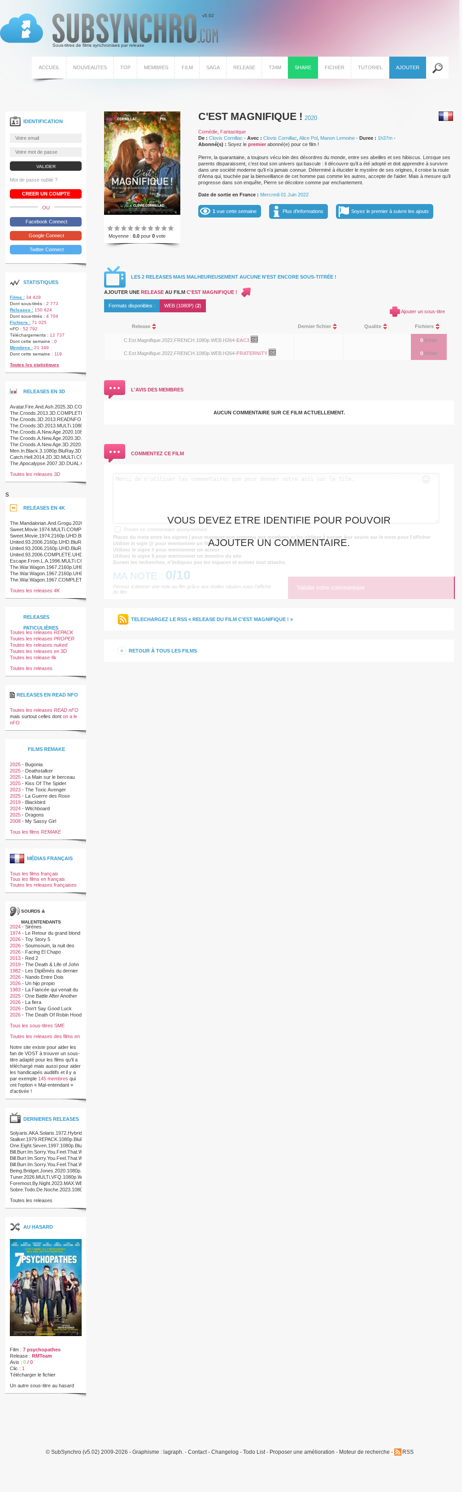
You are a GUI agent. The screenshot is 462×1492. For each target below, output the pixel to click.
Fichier (334, 67)
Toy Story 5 (37, 939)
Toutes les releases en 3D (38, 651)
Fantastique (233, 131)
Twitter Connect (46, 249)
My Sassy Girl (40, 821)
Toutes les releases (35, 474)
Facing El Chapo (43, 952)
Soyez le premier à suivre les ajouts (390, 211)
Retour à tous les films (163, 650)
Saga (213, 67)
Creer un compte (46, 193)
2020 (311, 118)
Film (187, 67)
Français (446, 116)
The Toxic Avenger (45, 789)
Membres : (21, 347)
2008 (15, 821)
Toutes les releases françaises (43, 885)
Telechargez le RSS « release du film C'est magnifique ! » (212, 619)
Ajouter (407, 67)
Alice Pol (308, 138)
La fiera (33, 1002)
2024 (15, 808)
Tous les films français (34, 873)
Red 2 (31, 958)
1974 (15, 933)
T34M (275, 67)
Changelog (225, 1452)
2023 (15, 789)
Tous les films (35, 832)
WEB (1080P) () (182, 305)
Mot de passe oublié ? (33, 179)
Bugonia (34, 764)
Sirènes (33, 926)
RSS (408, 1452)
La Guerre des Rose (47, 796)
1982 (15, 970)
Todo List (254, 1452)
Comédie (208, 131)
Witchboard (37, 808)
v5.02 (107, 30)
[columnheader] (205, 326)
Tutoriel (370, 67)
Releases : (21, 309)
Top (125, 67)
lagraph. (173, 1452)
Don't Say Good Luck (48, 1008)
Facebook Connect (45, 221)
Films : (17, 297)
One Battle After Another (51, 996)
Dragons (34, 814)
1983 (15, 989)
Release (244, 67)
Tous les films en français (37, 879)
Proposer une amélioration (302, 1452)
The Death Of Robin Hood (53, 1014)
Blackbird (35, 802)
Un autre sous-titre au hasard (42, 1385)
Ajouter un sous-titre (423, 311)
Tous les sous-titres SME (37, 1025)
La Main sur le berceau (50, 777)
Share (303, 67)
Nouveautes (90, 67)
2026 (15, 939)
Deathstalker (39, 770)
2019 (15, 802)
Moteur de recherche (364, 1452)
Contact (197, 1452)
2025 (15, 764)
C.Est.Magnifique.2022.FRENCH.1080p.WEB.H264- (180, 340)
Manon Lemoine (337, 138)
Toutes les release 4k (33, 657)
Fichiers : (20, 322)
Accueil (49, 67)
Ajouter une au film (170, 292)
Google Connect (45, 235)
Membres (156, 67)
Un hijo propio (40, 983)
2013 (15, 958)
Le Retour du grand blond (52, 933)
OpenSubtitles (257, 341)
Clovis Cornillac (226, 138)
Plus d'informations (303, 211)
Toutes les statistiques (34, 364)
